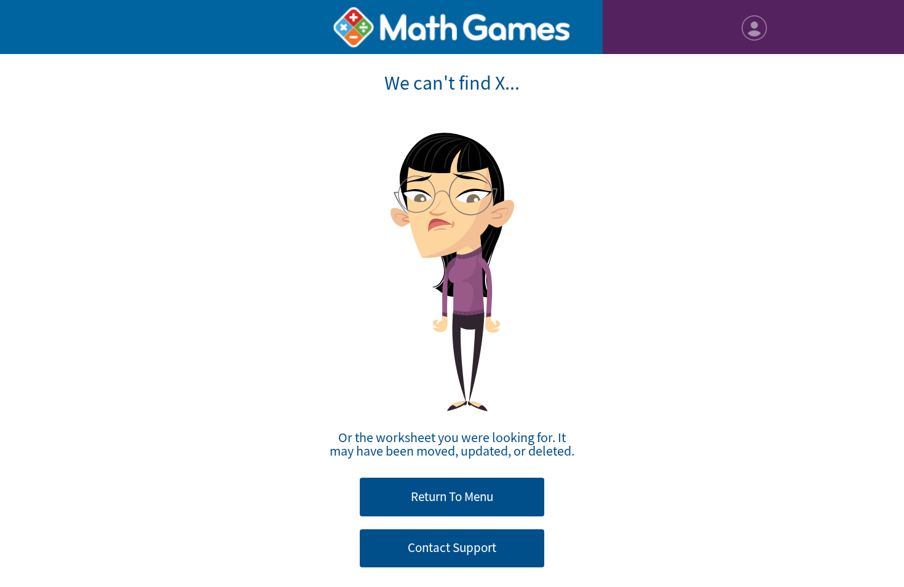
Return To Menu (452, 497)
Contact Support (452, 548)
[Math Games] (452, 27)
